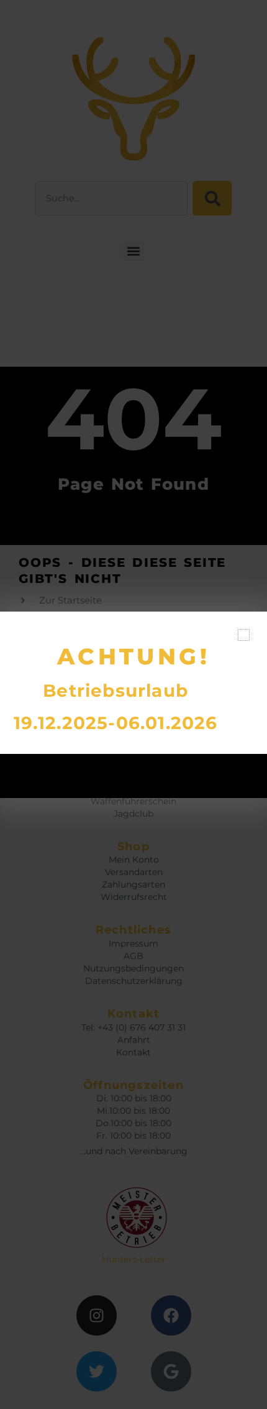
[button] (243, 635)
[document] (133, 704)
